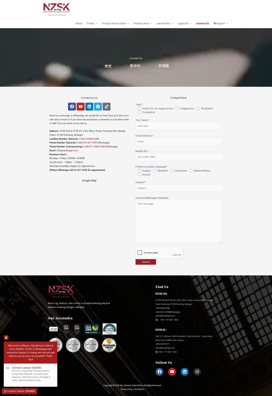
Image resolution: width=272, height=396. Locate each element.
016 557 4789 (90, 142)
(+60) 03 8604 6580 (88, 138)
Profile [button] (90, 23)
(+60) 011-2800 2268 (94, 146)
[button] (221, 23)
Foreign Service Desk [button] (114, 23)
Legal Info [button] (183, 23)
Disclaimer (139, 389)
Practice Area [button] (141, 23)
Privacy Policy (127, 389)
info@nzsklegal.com (67, 150)
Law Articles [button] (163, 23)
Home (79, 23)
